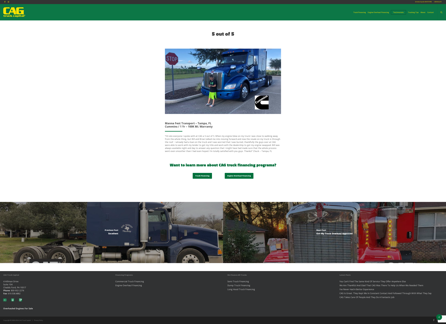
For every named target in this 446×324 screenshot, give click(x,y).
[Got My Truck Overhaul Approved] (334, 232)
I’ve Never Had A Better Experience (356, 289)
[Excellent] (111, 232)
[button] (202, 176)
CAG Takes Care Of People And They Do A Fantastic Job (366, 297)
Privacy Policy (38, 320)
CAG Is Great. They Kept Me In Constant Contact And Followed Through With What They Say (385, 293)
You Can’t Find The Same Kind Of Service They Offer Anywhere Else (372, 281)
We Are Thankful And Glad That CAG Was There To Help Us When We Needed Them (381, 285)
